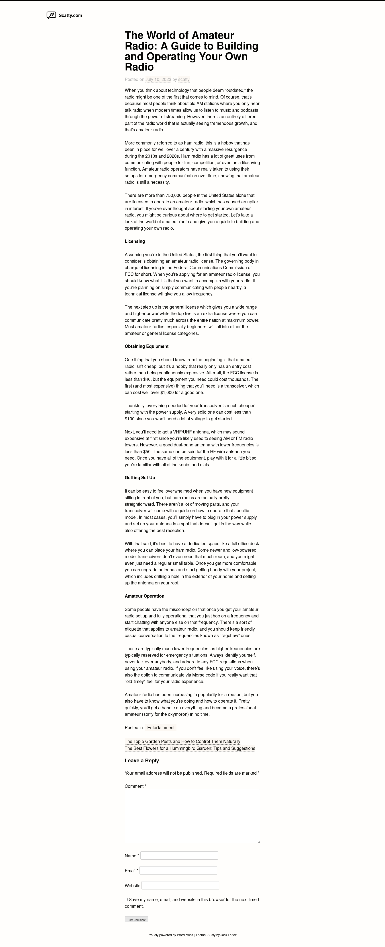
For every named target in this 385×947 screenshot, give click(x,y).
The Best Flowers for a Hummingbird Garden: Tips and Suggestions (190, 748)
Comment (135, 786)
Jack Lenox (229, 934)
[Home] (51, 18)
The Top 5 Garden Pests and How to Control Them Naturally (182, 741)
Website (132, 885)
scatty (184, 79)
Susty (211, 934)
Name (132, 855)
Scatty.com (70, 15)
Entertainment (160, 727)
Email (131, 870)
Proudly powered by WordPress (170, 934)
